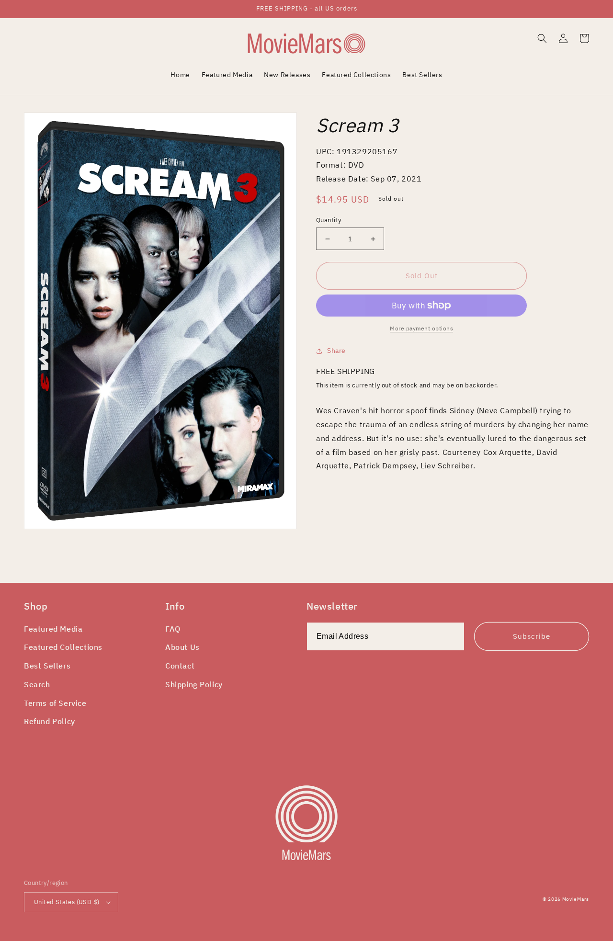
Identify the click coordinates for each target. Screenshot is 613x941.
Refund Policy (49, 721)
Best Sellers (47, 665)
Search (37, 684)
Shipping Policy (194, 684)
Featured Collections (63, 647)
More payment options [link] (421, 328)
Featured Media (53, 629)
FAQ (173, 629)
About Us (182, 647)
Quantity (328, 220)
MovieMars (575, 899)
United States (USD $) (66, 902)
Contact (179, 665)
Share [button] (336, 350)
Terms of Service (55, 703)
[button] (542, 38)
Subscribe (531, 636)
